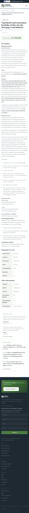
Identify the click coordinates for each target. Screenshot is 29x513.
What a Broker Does (5, 495)
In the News (3, 500)
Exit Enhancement (5, 450)
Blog (2, 493)
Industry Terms (4, 498)
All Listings (3, 461)
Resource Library (5, 490)
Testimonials (4, 479)
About (2, 475)
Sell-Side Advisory (5, 445)
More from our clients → (8, 336)
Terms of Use (3, 508)
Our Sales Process (5, 448)
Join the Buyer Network (6, 464)
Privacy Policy (24, 506)
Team (2, 477)
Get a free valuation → (11, 389)
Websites (12, 10)
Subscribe (14, 432)
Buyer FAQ (3, 469)
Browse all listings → (7, 369)
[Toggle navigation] (26, 5)
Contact (3, 484)
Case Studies (4, 482)
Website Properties (5, 10)
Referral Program (5, 455)
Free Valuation (4, 453)
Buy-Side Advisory (5, 466)
